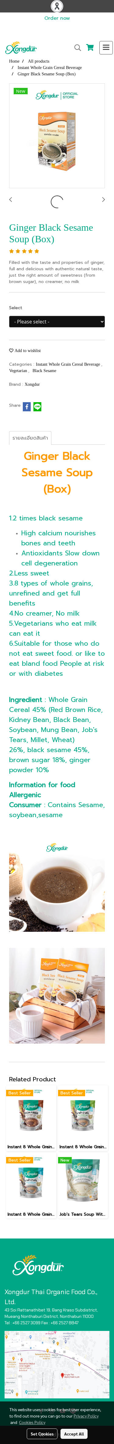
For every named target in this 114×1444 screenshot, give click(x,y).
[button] (76, 47)
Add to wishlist (27, 350)
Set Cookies (42, 1433)
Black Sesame (44, 370)
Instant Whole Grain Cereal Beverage (68, 364)
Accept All (74, 1433)
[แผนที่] (57, 1364)
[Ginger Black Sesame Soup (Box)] (57, 136)
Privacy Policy (86, 1415)
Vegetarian (18, 370)
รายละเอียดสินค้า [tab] (30, 438)
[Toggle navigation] (106, 47)
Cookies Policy (32, 1422)
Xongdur (32, 384)
